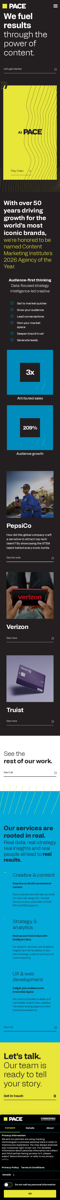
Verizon (17, 627)
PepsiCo (18, 526)
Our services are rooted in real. (28, 832)
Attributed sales (30, 398)
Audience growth (30, 453)
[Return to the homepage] (14, 6)
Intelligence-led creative (30, 291)
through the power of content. (25, 35)
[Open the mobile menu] (56, 6)
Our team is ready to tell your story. (25, 1075)
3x (30, 372)
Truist (14, 710)
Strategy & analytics (25, 924)
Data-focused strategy (30, 286)
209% (30, 428)
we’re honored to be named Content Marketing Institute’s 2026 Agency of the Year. (28, 253)
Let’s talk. (22, 1056)
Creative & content (34, 875)
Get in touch (13, 1096)
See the (28, 757)
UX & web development (28, 976)
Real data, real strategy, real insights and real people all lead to (30, 851)
